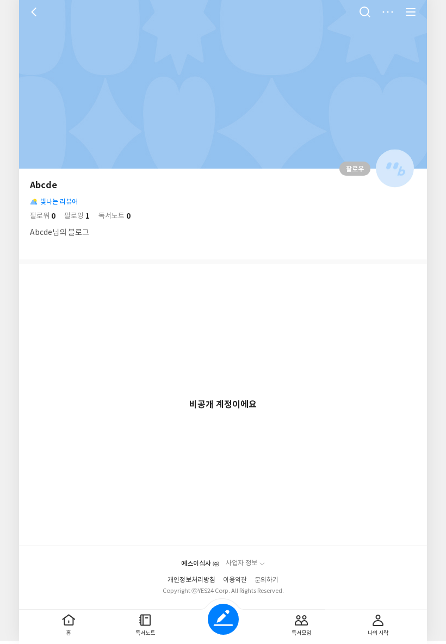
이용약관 (235, 580)
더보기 (387, 12)
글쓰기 (223, 619)
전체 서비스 (410, 12)
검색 (365, 12)
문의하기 (266, 580)
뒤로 (35, 12)
